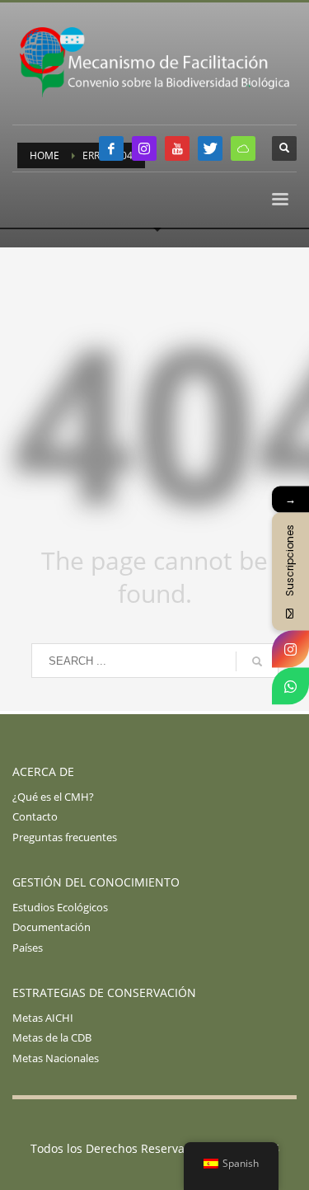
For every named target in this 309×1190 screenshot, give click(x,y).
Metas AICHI (42, 1017)
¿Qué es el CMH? (53, 796)
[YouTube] (177, 148)
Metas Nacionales (55, 1058)
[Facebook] (111, 148)
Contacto (35, 816)
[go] (257, 661)
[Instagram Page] (290, 648)
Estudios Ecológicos (60, 907)
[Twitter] (210, 148)
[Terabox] (243, 148)
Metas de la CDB (51, 1037)
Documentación (51, 927)
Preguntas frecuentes (64, 837)
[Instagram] (144, 148)
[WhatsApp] (290, 685)
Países (27, 947)
